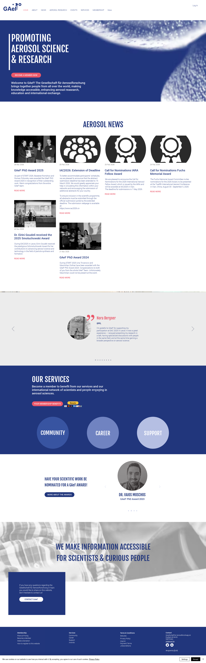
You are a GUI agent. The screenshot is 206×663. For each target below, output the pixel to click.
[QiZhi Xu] (97, 360)
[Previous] (13, 329)
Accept (195, 659)
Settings (185, 659)
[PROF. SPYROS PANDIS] (136, 510)
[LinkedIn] (172, 645)
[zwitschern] (167, 645)
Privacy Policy (94, 659)
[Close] (203, 659)
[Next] (193, 329)
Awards (72, 642)
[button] (73, 404)
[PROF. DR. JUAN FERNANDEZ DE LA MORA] (128, 510)
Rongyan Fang (106, 318)
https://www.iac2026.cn (70, 208)
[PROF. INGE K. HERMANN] (133, 510)
